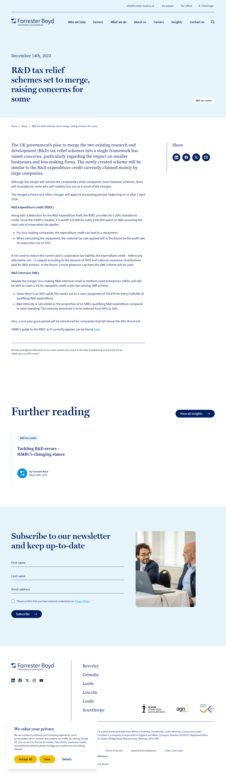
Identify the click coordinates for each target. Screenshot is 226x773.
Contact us (197, 22)
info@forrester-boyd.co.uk (140, 5)
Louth (88, 701)
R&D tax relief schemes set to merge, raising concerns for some (64, 126)
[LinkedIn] (13, 680)
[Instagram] (34, 680)
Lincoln (90, 692)
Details (67, 759)
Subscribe (23, 614)
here (97, 329)
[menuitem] (77, 22)
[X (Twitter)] (27, 680)
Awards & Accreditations (144, 750)
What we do (119, 22)
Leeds (88, 683)
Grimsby (91, 675)
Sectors (98, 22)
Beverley (91, 666)
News (25, 126)
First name (18, 563)
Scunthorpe (94, 710)
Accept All (25, 759)
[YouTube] (41, 680)
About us (140, 22)
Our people (168, 5)
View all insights (191, 414)
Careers (159, 22)
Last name (18, 576)
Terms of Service (114, 750)
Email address (20, 589)
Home (14, 126)
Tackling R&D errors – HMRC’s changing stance (41, 451)
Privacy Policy (82, 601)
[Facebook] (20, 680)
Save (47, 759)
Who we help (76, 22)
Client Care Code (174, 750)
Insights (176, 22)
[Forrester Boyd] (32, 22)
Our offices (186, 5)
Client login (208, 5)
